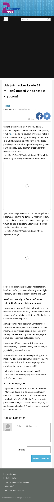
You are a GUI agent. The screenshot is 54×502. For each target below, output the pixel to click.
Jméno (21, 449)
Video (7, 105)
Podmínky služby (10, 478)
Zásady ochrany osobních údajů (16, 482)
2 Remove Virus (11, 7)
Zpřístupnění (8, 486)
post (12, 134)
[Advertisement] (27, 51)
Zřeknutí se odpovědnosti (13, 490)
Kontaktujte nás (9, 474)
